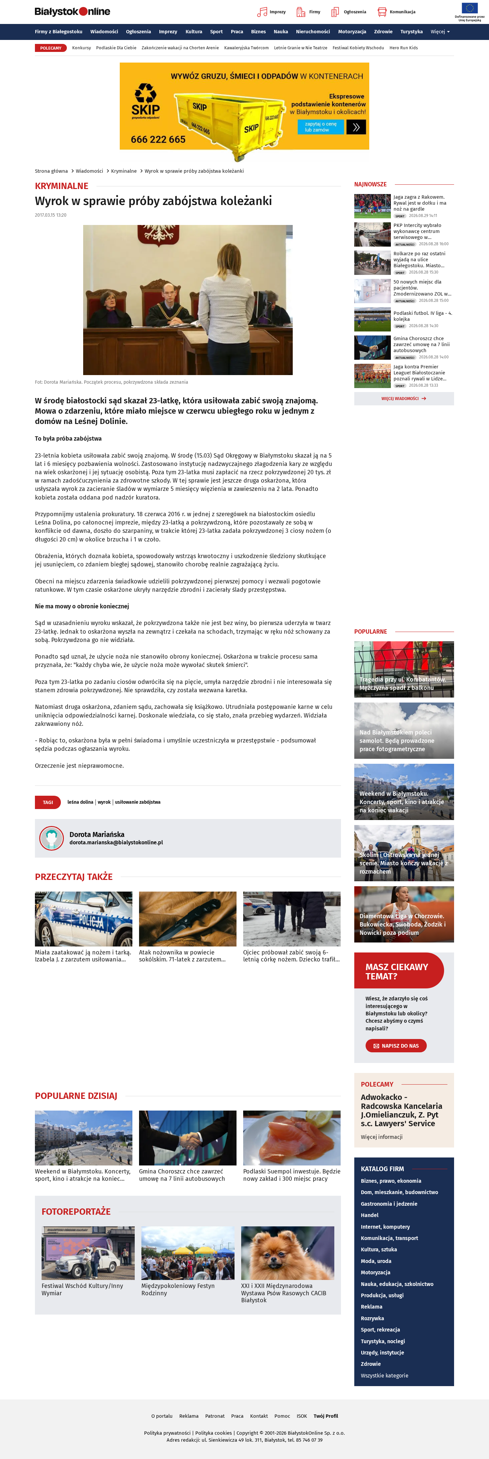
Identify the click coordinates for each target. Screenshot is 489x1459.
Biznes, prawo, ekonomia (391, 1181)
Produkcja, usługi (382, 1295)
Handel (370, 1215)
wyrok (104, 802)
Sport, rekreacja (380, 1330)
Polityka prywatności (167, 1433)
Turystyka (412, 32)
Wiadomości (104, 32)
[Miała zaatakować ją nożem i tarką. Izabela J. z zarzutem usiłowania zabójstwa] (83, 919)
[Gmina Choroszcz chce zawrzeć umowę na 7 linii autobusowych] (188, 1138)
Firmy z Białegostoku (58, 32)
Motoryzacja (352, 32)
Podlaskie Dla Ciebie (116, 48)
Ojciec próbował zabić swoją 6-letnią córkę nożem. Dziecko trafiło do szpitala (291, 956)
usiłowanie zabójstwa (138, 802)
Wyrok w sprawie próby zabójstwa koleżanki (194, 171)
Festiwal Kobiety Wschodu (358, 48)
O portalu (162, 1416)
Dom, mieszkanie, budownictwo (399, 1192)
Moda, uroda (376, 1261)
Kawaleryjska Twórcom (246, 48)
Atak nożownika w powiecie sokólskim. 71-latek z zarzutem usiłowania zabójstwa (180, 956)
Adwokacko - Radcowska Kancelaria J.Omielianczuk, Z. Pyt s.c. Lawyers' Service (401, 1110)
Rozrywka (372, 1318)
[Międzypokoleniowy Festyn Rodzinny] (188, 1253)
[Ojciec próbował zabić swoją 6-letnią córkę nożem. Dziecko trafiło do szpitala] (292, 919)
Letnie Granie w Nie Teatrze (300, 48)
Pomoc (282, 1416)
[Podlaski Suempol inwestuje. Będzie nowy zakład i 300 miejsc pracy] (292, 1138)
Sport (216, 32)
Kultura (194, 32)
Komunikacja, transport (389, 1238)
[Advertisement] (188, 1027)
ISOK (302, 1416)
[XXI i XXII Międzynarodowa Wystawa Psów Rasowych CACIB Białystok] (287, 1253)
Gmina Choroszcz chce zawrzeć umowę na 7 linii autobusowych (182, 1175)
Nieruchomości (313, 32)
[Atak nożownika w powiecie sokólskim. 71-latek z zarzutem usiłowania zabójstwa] (188, 919)
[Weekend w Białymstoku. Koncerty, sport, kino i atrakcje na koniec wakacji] (83, 1138)
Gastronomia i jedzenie (389, 1204)
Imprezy (278, 11)
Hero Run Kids (404, 48)
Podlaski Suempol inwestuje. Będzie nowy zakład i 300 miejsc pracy (292, 1175)
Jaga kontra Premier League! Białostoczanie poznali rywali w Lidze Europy (419, 373)
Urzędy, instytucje (382, 1353)
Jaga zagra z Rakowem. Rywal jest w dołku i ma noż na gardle (420, 203)
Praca (237, 32)
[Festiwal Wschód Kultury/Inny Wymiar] (88, 1253)
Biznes (258, 32)
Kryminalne (124, 171)
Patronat (215, 1416)
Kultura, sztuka (379, 1249)
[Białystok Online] (72, 12)
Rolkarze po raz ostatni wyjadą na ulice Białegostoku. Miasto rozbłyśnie (419, 260)
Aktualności (405, 244)
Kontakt (259, 1416)
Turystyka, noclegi (383, 1341)
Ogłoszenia (355, 11)
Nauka (281, 32)
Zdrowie (383, 32)
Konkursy (81, 48)
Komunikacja (402, 11)
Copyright (247, 1433)
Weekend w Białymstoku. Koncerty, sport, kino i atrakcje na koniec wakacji (82, 1175)
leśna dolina (80, 802)
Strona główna (51, 171)
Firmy (314, 11)
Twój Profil (326, 1416)
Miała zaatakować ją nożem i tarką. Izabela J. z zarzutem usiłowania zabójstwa (83, 956)
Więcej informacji (382, 1137)
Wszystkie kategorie (384, 1375)
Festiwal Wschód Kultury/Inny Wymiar (82, 1290)
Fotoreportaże (76, 1211)
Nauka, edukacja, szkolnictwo (397, 1284)
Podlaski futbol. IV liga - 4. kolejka (423, 316)
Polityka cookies (213, 1433)
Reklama (372, 1307)
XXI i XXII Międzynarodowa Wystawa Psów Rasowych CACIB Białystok (283, 1293)
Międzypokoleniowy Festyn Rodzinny (178, 1290)
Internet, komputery (385, 1227)
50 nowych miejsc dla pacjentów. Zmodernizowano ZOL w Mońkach (421, 288)
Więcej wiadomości (400, 398)
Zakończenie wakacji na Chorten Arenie (180, 48)
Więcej (438, 32)
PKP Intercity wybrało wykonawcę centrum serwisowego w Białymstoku (417, 231)
